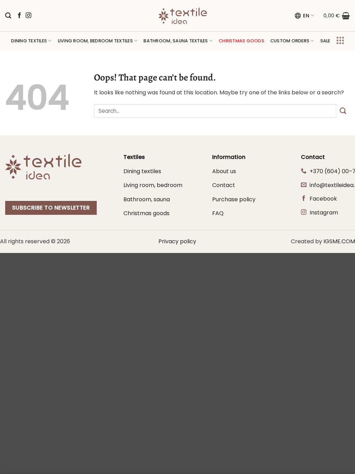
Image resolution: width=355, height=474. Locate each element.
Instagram (324, 213)
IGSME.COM (339, 241)
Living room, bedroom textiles (95, 41)
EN (306, 15)
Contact (223, 185)
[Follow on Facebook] (19, 15)
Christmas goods (146, 213)
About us (224, 171)
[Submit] (343, 111)
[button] (336, 15)
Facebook (323, 199)
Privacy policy (177, 241)
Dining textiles (29, 41)
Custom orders (289, 41)
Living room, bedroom (152, 185)
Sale (325, 41)
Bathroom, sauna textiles (176, 41)
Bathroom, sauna (146, 199)
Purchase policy (234, 199)
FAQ (218, 213)
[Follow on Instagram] (28, 15)
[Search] (8, 16)
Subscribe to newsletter (51, 207)
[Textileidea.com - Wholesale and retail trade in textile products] (182, 15)
